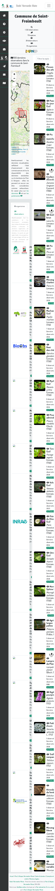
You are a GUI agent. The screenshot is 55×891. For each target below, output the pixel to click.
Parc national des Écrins (43, 887)
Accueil (12, 876)
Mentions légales (34, 879)
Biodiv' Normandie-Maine (26, 5)
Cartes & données (40, 876)
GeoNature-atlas (21, 887)
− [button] (14, 78)
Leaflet (13, 147)
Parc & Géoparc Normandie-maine (19, 151)
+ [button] (14, 74)
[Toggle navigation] (49, 5)
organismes (19, 206)
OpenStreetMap (16, 149)
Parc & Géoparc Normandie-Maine (24, 876)
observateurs (19, 212)
